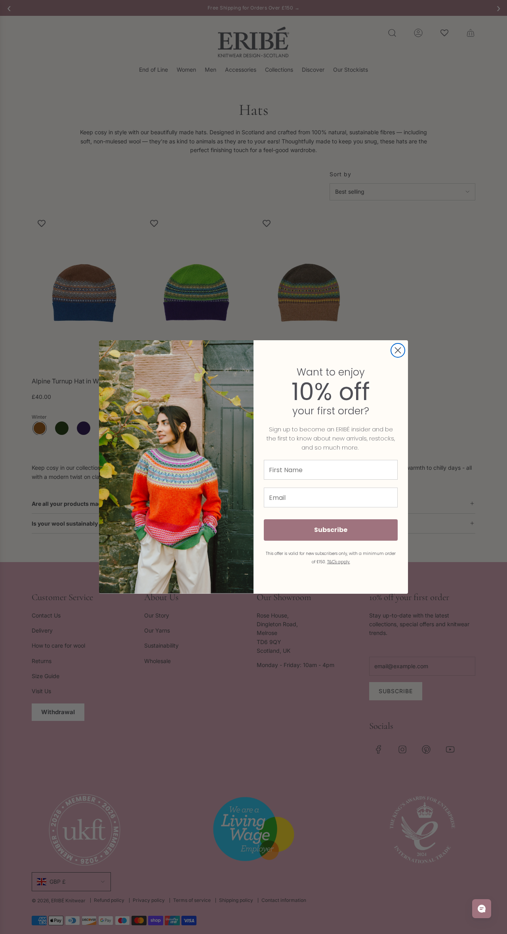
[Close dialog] (398, 350)
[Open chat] (481, 908)
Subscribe (330, 529)
